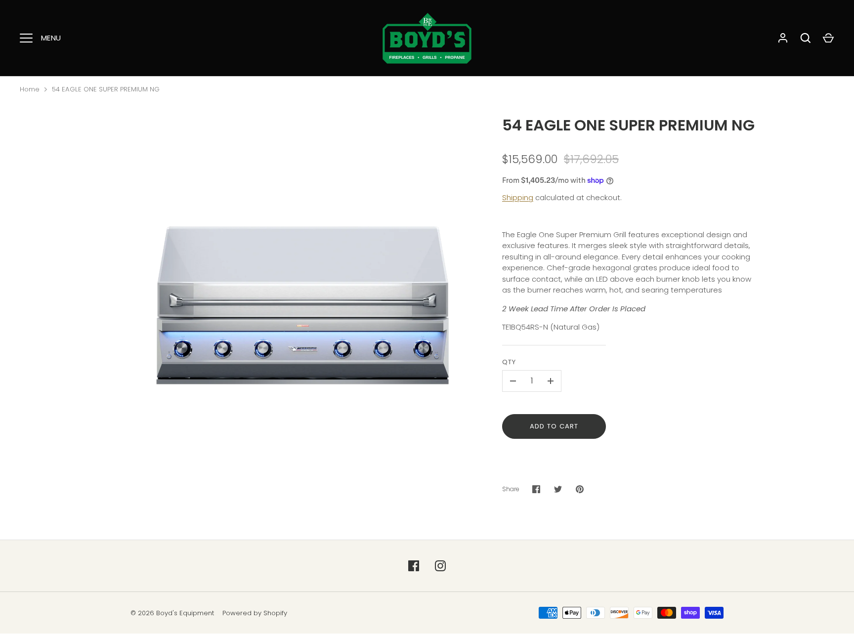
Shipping (517, 197)
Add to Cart (554, 426)
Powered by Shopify (254, 613)
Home (30, 89)
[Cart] (828, 38)
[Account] (783, 38)
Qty (509, 362)
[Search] (805, 38)
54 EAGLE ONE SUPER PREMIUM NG (106, 89)
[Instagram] (440, 566)
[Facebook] (414, 566)
